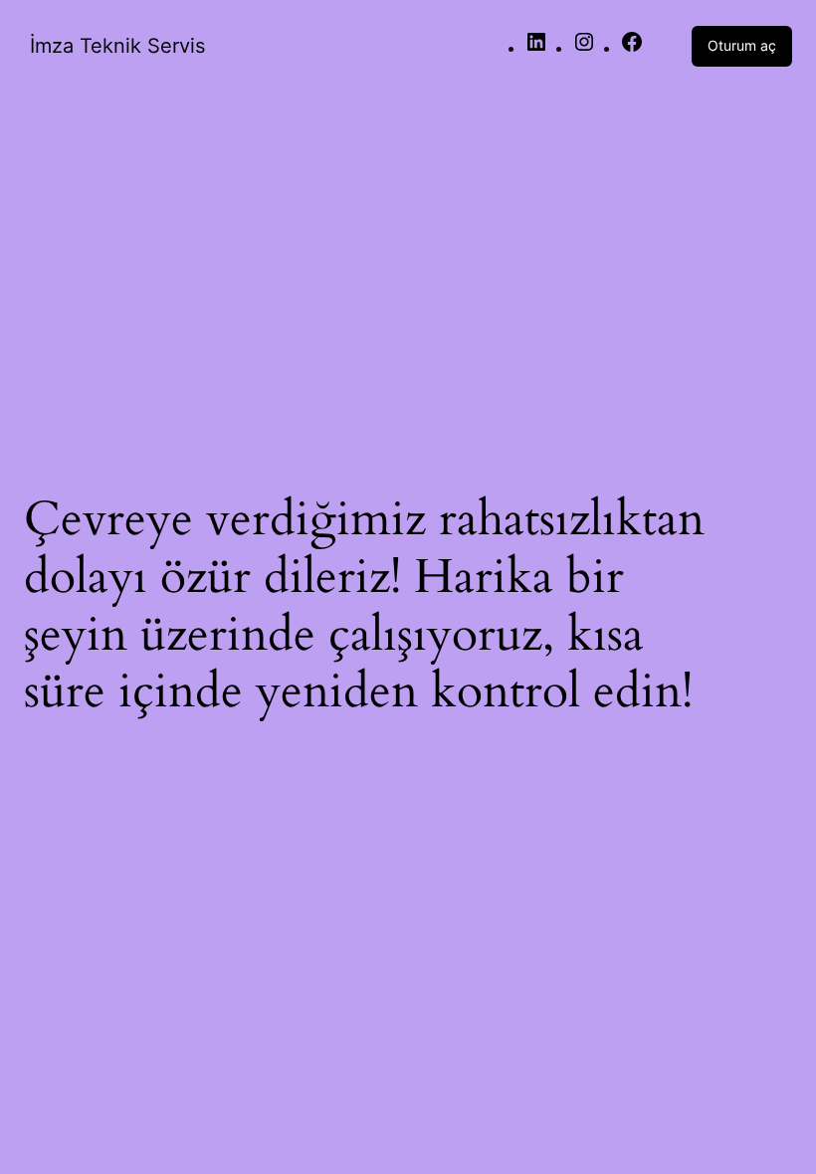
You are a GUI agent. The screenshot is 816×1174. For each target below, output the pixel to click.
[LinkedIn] (536, 49)
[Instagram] (584, 49)
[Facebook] (632, 49)
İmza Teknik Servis (117, 46)
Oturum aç (742, 45)
